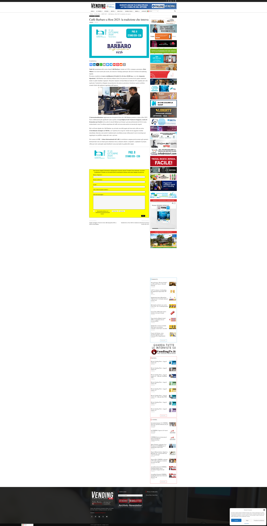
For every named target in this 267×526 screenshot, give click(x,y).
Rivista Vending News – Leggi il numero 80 (159, 382)
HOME (92, 11)
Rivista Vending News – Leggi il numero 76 (159, 409)
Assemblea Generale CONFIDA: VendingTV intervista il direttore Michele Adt (159, 475)
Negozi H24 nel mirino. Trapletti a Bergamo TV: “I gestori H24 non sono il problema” (159, 453)
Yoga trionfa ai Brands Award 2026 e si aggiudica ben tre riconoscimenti (158, 319)
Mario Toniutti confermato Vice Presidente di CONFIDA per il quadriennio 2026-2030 (158, 446)
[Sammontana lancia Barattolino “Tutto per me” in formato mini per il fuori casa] (172, 299)
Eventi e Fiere (97, 14)
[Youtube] (176, 1)
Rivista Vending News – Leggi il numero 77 (159, 402)
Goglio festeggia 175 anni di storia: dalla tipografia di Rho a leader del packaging (102, 223)
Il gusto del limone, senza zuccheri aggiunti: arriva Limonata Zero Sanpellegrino (158, 334)
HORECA (137, 11)
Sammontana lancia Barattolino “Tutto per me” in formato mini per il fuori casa (159, 299)
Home (91, 14)
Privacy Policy (149, 495)
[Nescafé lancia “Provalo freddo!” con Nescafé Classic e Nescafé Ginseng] (172, 284)
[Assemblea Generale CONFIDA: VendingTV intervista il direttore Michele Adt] (172, 476)
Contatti (144, 11)
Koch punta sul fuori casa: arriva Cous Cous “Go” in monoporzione (159, 305)
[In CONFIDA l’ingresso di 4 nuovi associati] (172, 432)
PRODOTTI (155, 279)
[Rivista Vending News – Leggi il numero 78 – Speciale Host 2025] (172, 397)
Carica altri (163, 340)
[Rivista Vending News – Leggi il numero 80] (172, 383)
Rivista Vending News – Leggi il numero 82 (159, 368)
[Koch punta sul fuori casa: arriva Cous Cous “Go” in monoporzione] (172, 306)
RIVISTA (113, 11)
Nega (247, 520)
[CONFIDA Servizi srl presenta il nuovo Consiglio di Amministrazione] (172, 438)
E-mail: (95, 184)
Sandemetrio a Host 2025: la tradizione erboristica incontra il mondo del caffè (135, 223)
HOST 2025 (104, 14)
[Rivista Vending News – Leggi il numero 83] (172, 363)
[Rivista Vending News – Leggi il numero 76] (172, 410)
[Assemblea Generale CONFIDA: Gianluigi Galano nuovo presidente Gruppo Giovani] (172, 468)
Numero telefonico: (98, 179)
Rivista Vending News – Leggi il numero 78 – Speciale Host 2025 (159, 396)
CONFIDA (154, 419)
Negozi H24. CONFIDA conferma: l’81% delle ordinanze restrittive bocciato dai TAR (159, 461)
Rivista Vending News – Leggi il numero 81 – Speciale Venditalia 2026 (159, 376)
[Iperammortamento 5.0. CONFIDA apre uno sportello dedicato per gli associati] (172, 424)
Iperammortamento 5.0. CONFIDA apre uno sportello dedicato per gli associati (159, 424)
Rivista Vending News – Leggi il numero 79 (159, 389)
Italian (150, 11)
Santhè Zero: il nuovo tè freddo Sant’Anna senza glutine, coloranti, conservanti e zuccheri (159, 327)
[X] (173, 1)
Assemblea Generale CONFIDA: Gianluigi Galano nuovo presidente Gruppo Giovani (159, 468)
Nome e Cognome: (98, 174)
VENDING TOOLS (128, 11)
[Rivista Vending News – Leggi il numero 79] (172, 390)
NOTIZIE (106, 11)
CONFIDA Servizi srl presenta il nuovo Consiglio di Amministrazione (159, 438)
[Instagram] (169, 1)
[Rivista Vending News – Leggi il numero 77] (172, 403)
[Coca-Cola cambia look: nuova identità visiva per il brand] (172, 313)
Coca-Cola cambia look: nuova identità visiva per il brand (158, 312)
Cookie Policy (246, 523)
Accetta (236, 520)
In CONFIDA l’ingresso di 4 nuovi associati (159, 431)
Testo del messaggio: (98, 194)
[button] (264, 510)
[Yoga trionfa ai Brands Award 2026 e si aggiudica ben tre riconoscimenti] (172, 319)
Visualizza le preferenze (259, 520)
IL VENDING (99, 11)
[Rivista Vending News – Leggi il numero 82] (172, 369)
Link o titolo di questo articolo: (101, 189)
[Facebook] (166, 1)
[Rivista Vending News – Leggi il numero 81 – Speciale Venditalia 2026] (172, 376)
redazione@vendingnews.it (100, 512)
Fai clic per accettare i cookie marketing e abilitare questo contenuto (163, 240)
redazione (91, 22)
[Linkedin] (171, 1)
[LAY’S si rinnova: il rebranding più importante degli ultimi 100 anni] (172, 291)
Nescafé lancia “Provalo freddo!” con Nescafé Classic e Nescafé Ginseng (159, 284)
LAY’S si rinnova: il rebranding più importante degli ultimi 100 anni (158, 291)
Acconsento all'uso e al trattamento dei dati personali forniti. (103, 212)
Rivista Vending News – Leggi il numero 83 (159, 362)
